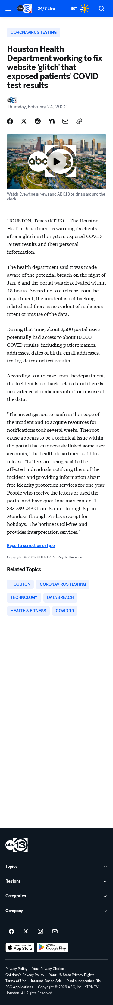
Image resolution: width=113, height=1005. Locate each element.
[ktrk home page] (16, 845)
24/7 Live (46, 8)
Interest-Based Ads (46, 981)
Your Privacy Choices (49, 969)
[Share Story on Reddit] (38, 121)
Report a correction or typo (31, 546)
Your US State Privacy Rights (71, 975)
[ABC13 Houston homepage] (24, 8)
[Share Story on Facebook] (10, 121)
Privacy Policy (16, 969)
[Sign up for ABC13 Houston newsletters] (55, 932)
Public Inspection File (84, 981)
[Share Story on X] (24, 121)
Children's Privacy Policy (24, 975)
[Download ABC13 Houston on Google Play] (52, 947)
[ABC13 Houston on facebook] (11, 932)
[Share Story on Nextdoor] (51, 121)
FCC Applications (19, 987)
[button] (8, 8)
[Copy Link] (79, 121)
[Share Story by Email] (65, 121)
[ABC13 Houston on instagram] (40, 932)
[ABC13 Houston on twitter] (26, 932)
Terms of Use (15, 981)
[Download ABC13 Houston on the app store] (19, 947)
